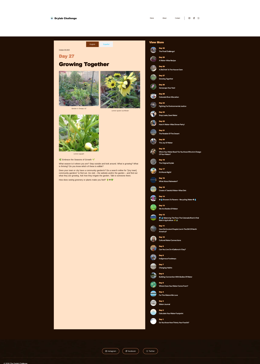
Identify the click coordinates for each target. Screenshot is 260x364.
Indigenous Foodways (167, 258)
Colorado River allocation (169, 97)
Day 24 (162, 103)
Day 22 (162, 121)
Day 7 (161, 264)
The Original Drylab (166, 163)
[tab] (92, 44)
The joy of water (165, 143)
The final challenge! (167, 51)
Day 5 (161, 282)
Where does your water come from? (173, 286)
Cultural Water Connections (170, 240)
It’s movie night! (165, 172)
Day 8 (161, 255)
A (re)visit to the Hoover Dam (171, 69)
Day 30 (162, 48)
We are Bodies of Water (168, 209)
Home (152, 18)
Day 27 (162, 75)
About (164, 18)
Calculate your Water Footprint (171, 313)
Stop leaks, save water (168, 115)
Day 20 (162, 139)
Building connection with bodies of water (175, 277)
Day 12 (162, 214)
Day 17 (162, 169)
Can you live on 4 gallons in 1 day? (172, 249)
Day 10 (162, 237)
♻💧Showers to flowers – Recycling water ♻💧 (177, 199)
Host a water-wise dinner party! (171, 124)
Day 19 (162, 148)
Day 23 (162, 112)
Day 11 (162, 225)
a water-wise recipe (167, 60)
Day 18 (162, 159)
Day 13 (162, 205)
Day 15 (162, 187)
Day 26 (162, 84)
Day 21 (162, 130)
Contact (177, 18)
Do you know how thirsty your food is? (174, 322)
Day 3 (161, 301)
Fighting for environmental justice (172, 106)
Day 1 (161, 319)
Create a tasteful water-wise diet (172, 190)
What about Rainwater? (168, 181)
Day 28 (162, 66)
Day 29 (162, 57)
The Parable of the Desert (169, 133)
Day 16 (162, 178)
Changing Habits (165, 268)
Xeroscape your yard (167, 88)
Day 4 (161, 292)
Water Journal (164, 304)
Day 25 (162, 93)
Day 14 (162, 196)
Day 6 (161, 273)
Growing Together (166, 79)
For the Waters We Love (168, 295)
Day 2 (161, 310)
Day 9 (161, 246)
